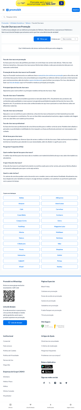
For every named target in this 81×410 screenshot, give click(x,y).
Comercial (6, 341)
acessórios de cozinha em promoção (51, 75)
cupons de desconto (35, 80)
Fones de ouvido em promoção (51, 296)
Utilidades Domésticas (17, 23)
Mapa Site (6, 365)
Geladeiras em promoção (49, 305)
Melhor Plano (7, 381)
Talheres (28, 23)
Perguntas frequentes (48, 351)
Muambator (7, 396)
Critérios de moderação (49, 346)
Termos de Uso (8, 360)
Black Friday (45, 286)
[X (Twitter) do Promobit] (49, 383)
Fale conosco (7, 346)
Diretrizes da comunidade (50, 341)
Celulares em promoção (49, 291)
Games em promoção (48, 301)
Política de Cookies (9, 351)
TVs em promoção (47, 315)
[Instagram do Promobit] (55, 383)
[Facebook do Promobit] (44, 383)
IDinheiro (6, 377)
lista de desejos (14, 82)
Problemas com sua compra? (50, 355)
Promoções (5, 23)
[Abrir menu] (3, 10)
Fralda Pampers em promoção (51, 310)
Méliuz (5, 386)
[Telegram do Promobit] (66, 383)
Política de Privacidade (11, 355)
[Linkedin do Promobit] (60, 383)
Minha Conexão (8, 391)
